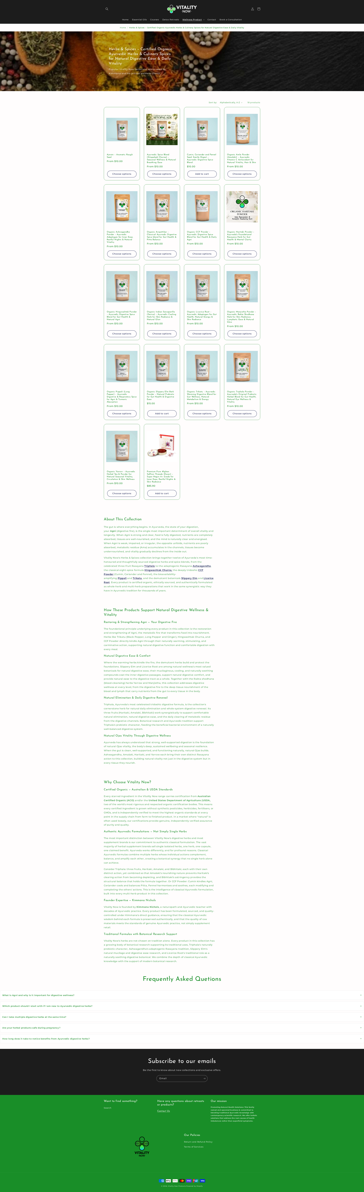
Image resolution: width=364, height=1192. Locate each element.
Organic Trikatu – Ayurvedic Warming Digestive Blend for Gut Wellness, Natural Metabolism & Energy (201, 396)
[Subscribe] (204, 1078)
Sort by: (213, 102)
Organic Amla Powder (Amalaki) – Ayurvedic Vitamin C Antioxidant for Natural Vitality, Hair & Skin (241, 159)
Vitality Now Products (177, 1186)
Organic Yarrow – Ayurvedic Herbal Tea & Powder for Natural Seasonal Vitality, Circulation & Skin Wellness (121, 476)
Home (123, 27)
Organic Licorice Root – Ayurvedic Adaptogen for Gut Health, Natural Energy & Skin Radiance (202, 316)
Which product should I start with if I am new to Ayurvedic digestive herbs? (182, 1006)
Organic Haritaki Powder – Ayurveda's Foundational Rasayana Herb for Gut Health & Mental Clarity (240, 236)
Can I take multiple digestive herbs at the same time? (182, 1016)
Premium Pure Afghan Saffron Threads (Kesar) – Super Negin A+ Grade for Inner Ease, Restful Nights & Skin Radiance (161, 477)
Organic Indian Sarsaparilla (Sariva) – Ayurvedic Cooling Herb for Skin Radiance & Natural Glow (161, 316)
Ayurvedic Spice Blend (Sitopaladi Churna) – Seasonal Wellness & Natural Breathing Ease (161, 159)
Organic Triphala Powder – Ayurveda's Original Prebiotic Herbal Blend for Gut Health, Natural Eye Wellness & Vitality (242, 397)
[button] (107, 9)
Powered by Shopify (194, 1186)
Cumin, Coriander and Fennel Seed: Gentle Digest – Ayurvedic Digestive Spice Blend (201, 159)
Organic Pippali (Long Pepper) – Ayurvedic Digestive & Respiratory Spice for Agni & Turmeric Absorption (122, 397)
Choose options (121, 174)
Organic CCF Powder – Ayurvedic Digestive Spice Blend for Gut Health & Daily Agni (202, 236)
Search (107, 1108)
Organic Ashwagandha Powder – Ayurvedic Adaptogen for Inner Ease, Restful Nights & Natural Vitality (120, 237)
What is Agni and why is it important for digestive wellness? (182, 995)
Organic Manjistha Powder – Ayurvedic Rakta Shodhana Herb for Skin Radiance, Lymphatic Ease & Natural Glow (241, 317)
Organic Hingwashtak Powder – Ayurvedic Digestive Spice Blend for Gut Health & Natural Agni (122, 316)
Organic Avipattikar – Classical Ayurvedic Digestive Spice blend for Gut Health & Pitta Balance (162, 236)
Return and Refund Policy (198, 1142)
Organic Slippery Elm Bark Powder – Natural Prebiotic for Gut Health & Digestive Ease (160, 396)
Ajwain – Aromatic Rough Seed (120, 156)
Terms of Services (193, 1147)
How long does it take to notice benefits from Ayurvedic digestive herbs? (182, 1038)
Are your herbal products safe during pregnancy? (182, 1027)
